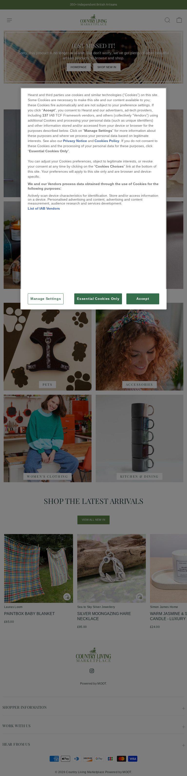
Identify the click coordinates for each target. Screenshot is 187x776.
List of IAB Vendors (44, 208)
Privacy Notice (75, 141)
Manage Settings (45, 299)
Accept (142, 299)
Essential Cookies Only (98, 299)
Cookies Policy (106, 141)
